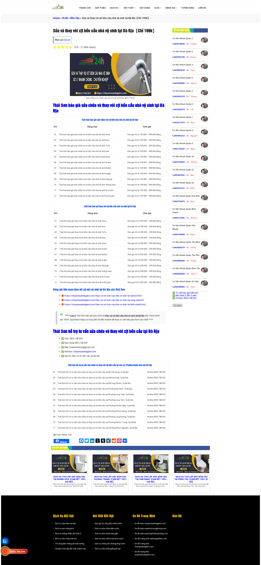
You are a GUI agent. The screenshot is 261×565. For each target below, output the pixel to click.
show (67, 40)
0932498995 (179, 287)
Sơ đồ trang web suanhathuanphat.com (145, 553)
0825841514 (179, 96)
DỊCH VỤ (114, 8)
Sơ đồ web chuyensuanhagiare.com (150, 523)
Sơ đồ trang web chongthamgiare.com (144, 545)
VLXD (157, 8)
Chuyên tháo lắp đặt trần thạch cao (70, 549)
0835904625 (179, 70)
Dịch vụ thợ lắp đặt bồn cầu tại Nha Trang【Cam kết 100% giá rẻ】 (110, 479)
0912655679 (179, 109)
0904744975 (179, 201)
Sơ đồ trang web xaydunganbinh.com (151, 538)
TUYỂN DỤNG (187, 8)
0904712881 (179, 218)
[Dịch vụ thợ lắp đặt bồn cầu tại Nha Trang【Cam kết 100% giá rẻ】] (110, 463)
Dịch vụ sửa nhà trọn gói (65, 523)
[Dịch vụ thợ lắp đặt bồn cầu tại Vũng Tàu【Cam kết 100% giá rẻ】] (191, 463)
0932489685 (179, 83)
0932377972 (179, 122)
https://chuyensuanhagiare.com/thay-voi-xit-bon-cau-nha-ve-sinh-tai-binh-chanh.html (105, 304)
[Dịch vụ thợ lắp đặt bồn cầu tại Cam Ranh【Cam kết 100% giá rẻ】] (150, 463)
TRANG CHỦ (85, 8)
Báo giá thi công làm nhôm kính (108, 523)
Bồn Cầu (75, 18)
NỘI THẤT (129, 8)
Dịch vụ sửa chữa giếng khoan (108, 549)
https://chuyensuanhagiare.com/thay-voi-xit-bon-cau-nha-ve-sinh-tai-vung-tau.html (104, 300)
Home (56, 18)
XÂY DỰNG (145, 8)
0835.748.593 (17, 551)
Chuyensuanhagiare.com (84, 351)
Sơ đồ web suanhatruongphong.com (150, 528)
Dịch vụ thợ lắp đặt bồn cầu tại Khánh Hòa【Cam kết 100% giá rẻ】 (69, 479)
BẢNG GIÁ (170, 8)
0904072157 (179, 188)
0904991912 (179, 136)
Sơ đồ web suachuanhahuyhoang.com (151, 533)
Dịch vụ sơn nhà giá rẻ (64, 528)
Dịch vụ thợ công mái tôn (66, 538)
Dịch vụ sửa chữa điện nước (107, 528)
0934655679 (179, 247)
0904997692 (179, 175)
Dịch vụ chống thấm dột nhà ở (68, 533)
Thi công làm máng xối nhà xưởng (69, 544)
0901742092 (179, 149)
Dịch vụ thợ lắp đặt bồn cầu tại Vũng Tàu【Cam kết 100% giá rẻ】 (191, 479)
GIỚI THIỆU (100, 8)
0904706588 (179, 234)
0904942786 (179, 57)
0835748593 (179, 44)
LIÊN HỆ (202, 8)
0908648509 (179, 274)
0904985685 (179, 261)
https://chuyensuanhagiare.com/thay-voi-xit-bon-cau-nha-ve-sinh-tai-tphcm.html (103, 295)
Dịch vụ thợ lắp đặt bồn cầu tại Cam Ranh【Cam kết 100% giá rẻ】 (151, 479)
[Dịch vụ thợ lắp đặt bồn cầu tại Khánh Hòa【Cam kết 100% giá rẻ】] (69, 463)
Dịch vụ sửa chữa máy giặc (106, 533)
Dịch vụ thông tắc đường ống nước (110, 544)
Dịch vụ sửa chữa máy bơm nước (109, 538)
